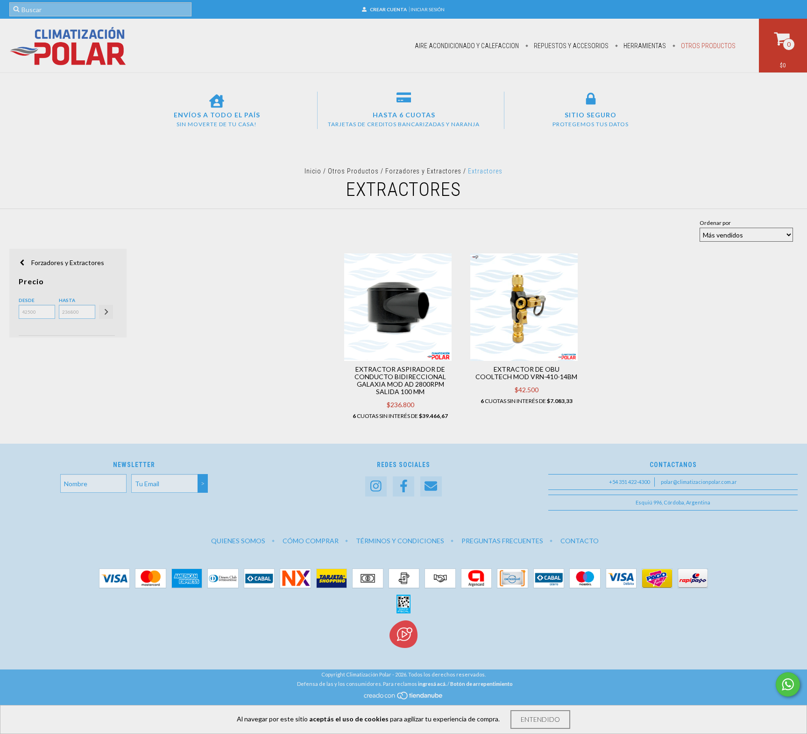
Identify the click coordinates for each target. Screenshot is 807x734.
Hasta (67, 300)
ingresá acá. (432, 684)
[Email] (431, 486)
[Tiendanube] (404, 698)
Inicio (312, 171)
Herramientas (644, 46)
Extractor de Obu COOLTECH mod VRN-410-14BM (526, 373)
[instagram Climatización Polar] (376, 486)
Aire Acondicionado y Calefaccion (467, 46)
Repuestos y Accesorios (570, 46)
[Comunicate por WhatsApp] (788, 684)
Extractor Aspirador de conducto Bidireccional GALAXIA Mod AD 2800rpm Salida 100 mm (400, 380)
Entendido (540, 719)
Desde (27, 300)
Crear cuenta (388, 9)
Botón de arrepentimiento (481, 684)
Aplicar (106, 312)
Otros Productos (708, 46)
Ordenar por (715, 222)
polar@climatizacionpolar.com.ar (699, 482)
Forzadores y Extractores (424, 171)
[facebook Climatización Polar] (403, 486)
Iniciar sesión (428, 9)
